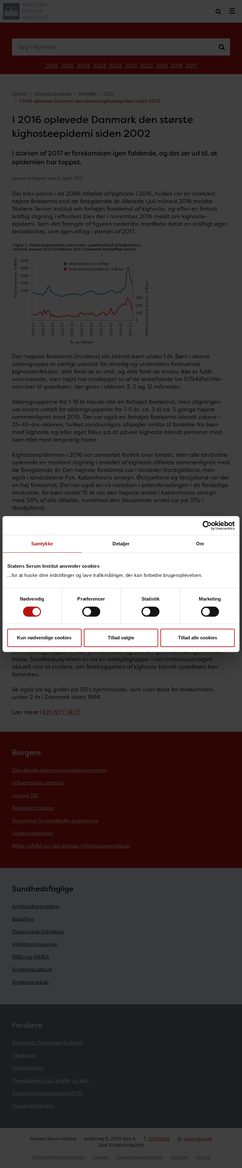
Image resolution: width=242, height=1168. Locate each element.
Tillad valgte (121, 637)
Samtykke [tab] (42, 543)
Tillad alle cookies (197, 637)
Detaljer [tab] (121, 543)
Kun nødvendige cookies (44, 637)
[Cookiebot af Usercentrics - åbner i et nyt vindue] (207, 525)
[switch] (91, 612)
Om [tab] (200, 543)
